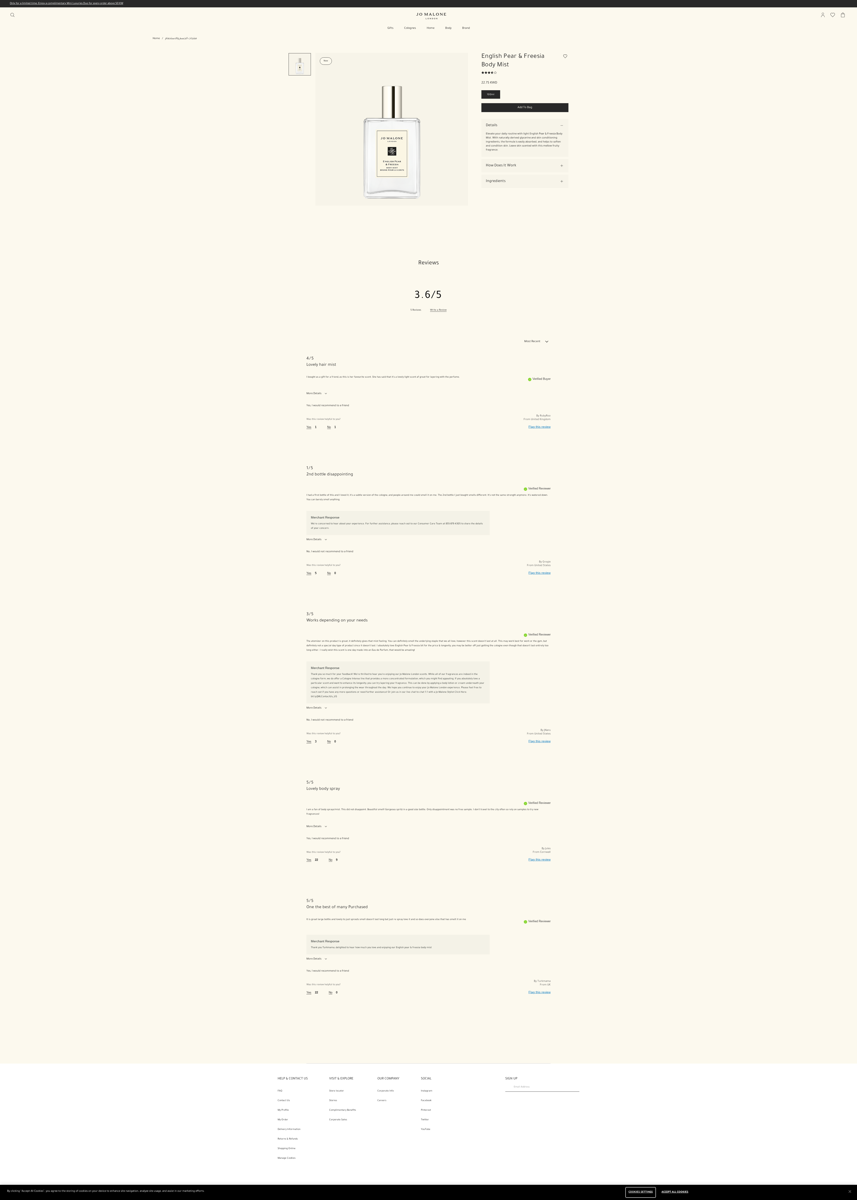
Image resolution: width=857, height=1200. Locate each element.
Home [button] (431, 28)
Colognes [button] (410, 28)
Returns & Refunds (288, 1139)
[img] (822, 15)
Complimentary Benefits (342, 1110)
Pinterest (426, 1110)
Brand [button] (466, 28)
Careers (381, 1100)
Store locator (336, 1091)
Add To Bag (525, 107)
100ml (491, 94)
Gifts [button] (390, 28)
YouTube (425, 1129)
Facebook (426, 1100)
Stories (333, 1100)
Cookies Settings (640, 1192)
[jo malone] (431, 16)
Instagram (426, 1091)
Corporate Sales (338, 1119)
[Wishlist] (565, 57)
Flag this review (539, 427)
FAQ (280, 1091)
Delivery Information (289, 1129)
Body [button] (448, 28)
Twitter (425, 1119)
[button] (524, 125)
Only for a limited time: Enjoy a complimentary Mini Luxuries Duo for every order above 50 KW (66, 3)
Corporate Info (385, 1091)
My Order (283, 1119)
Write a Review (438, 310)
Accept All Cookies (674, 1192)
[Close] (850, 1191)
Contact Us (284, 1100)
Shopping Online (286, 1148)
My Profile (283, 1110)
